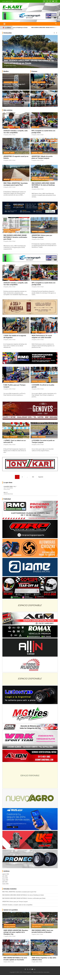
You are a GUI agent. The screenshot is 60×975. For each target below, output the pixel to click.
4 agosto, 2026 (35, 934)
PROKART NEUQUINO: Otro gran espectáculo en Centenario (14, 102)
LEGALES (17, 126)
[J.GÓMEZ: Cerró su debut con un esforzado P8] (16, 430)
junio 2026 (5, 878)
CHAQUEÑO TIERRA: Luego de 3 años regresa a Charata (14, 85)
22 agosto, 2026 (35, 160)
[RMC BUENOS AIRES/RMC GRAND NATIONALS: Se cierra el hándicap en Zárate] (44, 173)
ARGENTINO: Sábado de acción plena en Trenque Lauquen (42, 157)
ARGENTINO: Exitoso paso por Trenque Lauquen (44, 27)
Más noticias (7, 110)
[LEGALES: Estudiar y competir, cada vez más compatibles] (16, 272)
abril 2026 (4, 882)
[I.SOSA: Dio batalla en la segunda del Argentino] (16, 325)
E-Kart (14, 65)
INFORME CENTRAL (49, 924)
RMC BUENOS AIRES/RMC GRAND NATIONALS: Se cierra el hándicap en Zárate (43, 185)
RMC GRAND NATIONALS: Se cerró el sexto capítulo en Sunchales (15, 959)
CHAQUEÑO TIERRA (8, 82)
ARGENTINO (7, 60)
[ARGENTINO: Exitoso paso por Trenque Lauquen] (44, 225)
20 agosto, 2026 (7, 87)
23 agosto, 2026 (7, 160)
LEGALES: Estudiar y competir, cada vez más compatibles (16, 131)
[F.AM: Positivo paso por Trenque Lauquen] (16, 375)
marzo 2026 (5, 883)
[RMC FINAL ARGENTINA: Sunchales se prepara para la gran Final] (16, 173)
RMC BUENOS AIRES (36, 179)
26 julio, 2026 (7, 961)
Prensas (34, 71)
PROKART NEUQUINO (13, 99)
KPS (38, 126)
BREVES (6, 126)
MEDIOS (15, 82)
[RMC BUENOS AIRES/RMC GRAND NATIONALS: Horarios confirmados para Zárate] (16, 225)
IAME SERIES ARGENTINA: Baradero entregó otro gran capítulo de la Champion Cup (16, 932)
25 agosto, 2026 (8, 65)
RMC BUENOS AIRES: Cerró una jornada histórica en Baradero (42, 931)
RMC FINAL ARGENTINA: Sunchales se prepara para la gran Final (16, 184)
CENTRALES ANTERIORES (9, 924)
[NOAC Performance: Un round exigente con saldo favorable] (44, 325)
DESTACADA (13, 60)
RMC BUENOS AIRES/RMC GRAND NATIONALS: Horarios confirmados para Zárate (15, 237)
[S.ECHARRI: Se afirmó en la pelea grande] (44, 375)
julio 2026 (4, 876)
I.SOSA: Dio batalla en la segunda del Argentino (44, 85)
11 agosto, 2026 (7, 936)
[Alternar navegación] (4, 24)
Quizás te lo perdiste (10, 910)
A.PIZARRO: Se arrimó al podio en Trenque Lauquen (43, 441)
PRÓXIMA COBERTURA (44, 177)
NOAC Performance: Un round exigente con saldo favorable (42, 102)
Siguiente (40, 477)
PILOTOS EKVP (42, 82)
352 (33, 477)
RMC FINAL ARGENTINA (16, 179)
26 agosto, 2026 (7, 187)
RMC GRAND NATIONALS (47, 179)
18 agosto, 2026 (7, 104)
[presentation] (54, 33)
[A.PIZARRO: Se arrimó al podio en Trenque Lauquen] (44, 430)
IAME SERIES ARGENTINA (9, 926)
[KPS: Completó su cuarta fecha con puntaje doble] (44, 272)
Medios (6, 71)
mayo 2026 (5, 880)
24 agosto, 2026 (35, 87)
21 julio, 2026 (35, 961)
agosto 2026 (5, 874)
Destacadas (7, 33)
